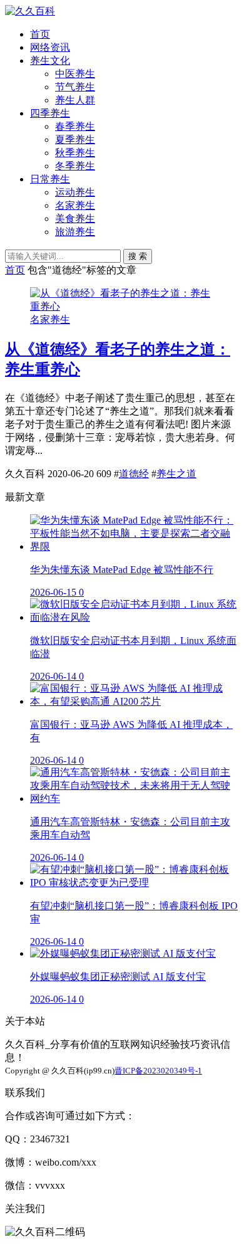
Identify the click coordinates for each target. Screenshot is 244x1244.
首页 (40, 34)
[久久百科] (30, 11)
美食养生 (75, 218)
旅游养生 (75, 231)
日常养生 (50, 179)
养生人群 (75, 100)
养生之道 (176, 473)
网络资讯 (50, 47)
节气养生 (75, 87)
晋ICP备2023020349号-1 (158, 1070)
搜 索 (137, 256)
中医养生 (75, 73)
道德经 (134, 473)
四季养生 (50, 113)
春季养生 (75, 126)
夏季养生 (75, 139)
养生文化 (50, 60)
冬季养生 (75, 166)
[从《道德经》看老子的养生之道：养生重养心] (122, 306)
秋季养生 (75, 152)
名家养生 (75, 205)
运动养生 (75, 192)
